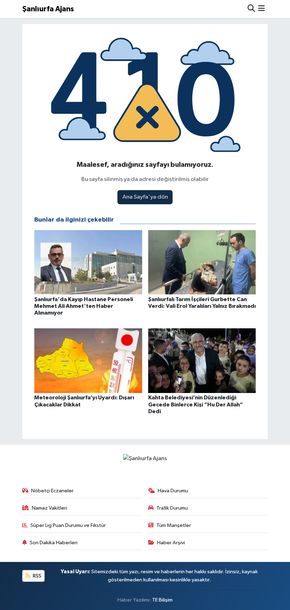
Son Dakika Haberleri (53, 542)
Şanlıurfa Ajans (48, 9)
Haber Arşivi (171, 542)
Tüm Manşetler (173, 525)
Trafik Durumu (172, 508)
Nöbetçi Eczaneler (52, 490)
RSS (36, 576)
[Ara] (251, 9)
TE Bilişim (162, 600)
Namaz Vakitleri (49, 508)
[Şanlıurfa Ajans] (145, 458)
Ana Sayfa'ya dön (145, 197)
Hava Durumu (173, 490)
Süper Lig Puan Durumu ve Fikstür (68, 525)
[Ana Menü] (261, 9)
